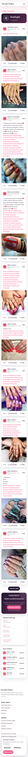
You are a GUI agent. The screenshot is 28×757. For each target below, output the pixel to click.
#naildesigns (10, 485)
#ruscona (6, 150)
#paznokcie (6, 156)
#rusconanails (7, 152)
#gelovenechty (17, 282)
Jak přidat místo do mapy (8, 734)
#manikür (11, 154)
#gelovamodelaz (18, 331)
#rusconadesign (16, 425)
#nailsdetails (7, 146)
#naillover (14, 538)
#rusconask (12, 150)
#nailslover (6, 276)
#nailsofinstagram (8, 75)
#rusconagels (18, 79)
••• (23, 29)
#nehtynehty (7, 280)
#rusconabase (15, 271)
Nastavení (7, 748)
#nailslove (20, 144)
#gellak (18, 148)
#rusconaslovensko (9, 544)
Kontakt (3, 713)
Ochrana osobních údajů (8, 721)
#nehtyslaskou (13, 278)
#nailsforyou (7, 538)
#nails (15, 133)
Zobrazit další (14, 588)
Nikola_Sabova (11, 70)
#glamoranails (16, 152)
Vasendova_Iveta (12, 27)
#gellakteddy (13, 33)
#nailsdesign (17, 135)
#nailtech (12, 490)
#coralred (21, 333)
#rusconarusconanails (9, 429)
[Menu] (24, 4)
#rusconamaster (8, 546)
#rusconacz (19, 150)
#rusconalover (7, 494)
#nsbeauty (6, 288)
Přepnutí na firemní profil (8, 736)
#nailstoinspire (15, 276)
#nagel (21, 154)
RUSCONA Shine (6, 705)
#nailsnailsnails (8, 282)
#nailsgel (6, 33)
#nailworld (16, 540)
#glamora (21, 137)
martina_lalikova (12, 532)
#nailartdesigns (8, 540)
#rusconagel (17, 375)
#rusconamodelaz (8, 274)
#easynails (6, 335)
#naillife (16, 274)
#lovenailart (14, 335)
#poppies (13, 140)
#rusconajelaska (8, 375)
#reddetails (15, 146)
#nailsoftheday (7, 142)
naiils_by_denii (11, 324)
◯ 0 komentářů (12, 63)
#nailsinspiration (8, 77)
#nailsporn (6, 148)
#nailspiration (16, 433)
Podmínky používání (7, 723)
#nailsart (6, 137)
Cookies (3, 726)
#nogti (17, 154)
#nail (4, 485)
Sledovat (21, 652)
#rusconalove (17, 492)
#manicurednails (8, 144)
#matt (5, 380)
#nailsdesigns (7, 382)
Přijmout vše (8, 752)
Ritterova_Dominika (13, 117)
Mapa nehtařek (5, 708)
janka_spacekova (12, 471)
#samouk (5, 337)
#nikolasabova (14, 81)
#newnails (13, 284)
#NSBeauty (6, 81)
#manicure (16, 142)
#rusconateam (19, 544)
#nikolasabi (15, 286)
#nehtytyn (14, 280)
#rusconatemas (7, 492)
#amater (20, 335)
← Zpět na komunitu (7, 11)
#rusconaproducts (8, 79)
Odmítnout (17, 748)
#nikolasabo (13, 384)
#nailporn (6, 490)
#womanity (6, 140)
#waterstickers (13, 137)
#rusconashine (7, 496)
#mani (15, 144)
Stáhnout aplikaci (14, 607)
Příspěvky (4, 710)
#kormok (5, 154)
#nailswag (17, 75)
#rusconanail (7, 271)
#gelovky (6, 333)
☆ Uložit (22, 63)
